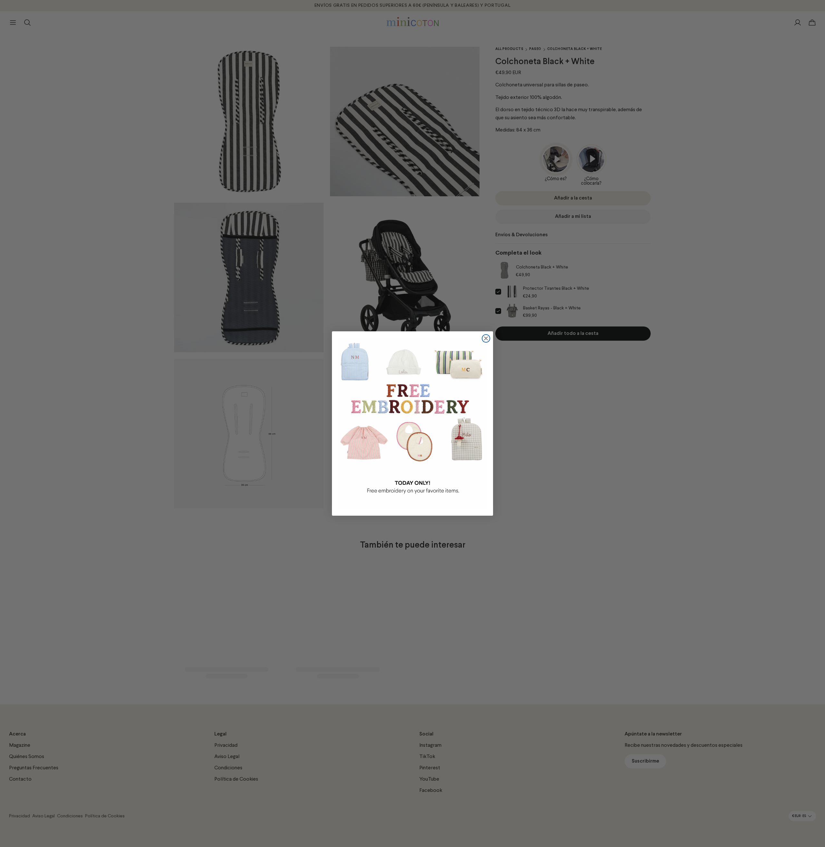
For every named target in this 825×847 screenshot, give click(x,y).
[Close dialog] (486, 338)
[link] (412, 423)
